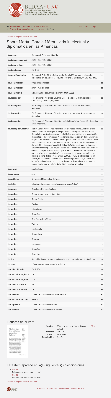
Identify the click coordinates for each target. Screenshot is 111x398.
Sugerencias (52, 388)
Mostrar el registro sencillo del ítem (22, 36)
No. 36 (41, 29)
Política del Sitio (77, 388)
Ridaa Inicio (15, 26)
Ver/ (93, 326)
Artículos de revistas (42, 26)
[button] (83, 26)
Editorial (26, 26)
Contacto (41, 388)
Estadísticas (64, 388)
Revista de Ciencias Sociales (22, 29)
